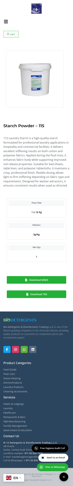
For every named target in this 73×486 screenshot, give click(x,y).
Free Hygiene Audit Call (52, 448)
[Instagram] (15, 349)
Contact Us (11, 436)
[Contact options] (63, 477)
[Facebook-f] (7, 349)
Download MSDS (38, 279)
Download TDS (38, 294)
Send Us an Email (56, 457)
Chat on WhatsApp (55, 466)
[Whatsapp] (24, 349)
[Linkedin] (32, 349)
